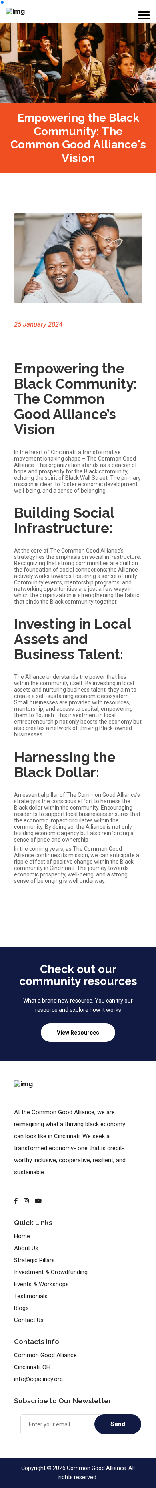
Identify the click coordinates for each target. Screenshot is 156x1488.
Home (22, 1236)
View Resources (78, 1032)
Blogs (21, 1308)
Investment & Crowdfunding (51, 1272)
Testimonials (31, 1296)
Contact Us (29, 1320)
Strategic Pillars (34, 1260)
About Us (26, 1248)
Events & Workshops (41, 1284)
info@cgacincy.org (38, 1379)
